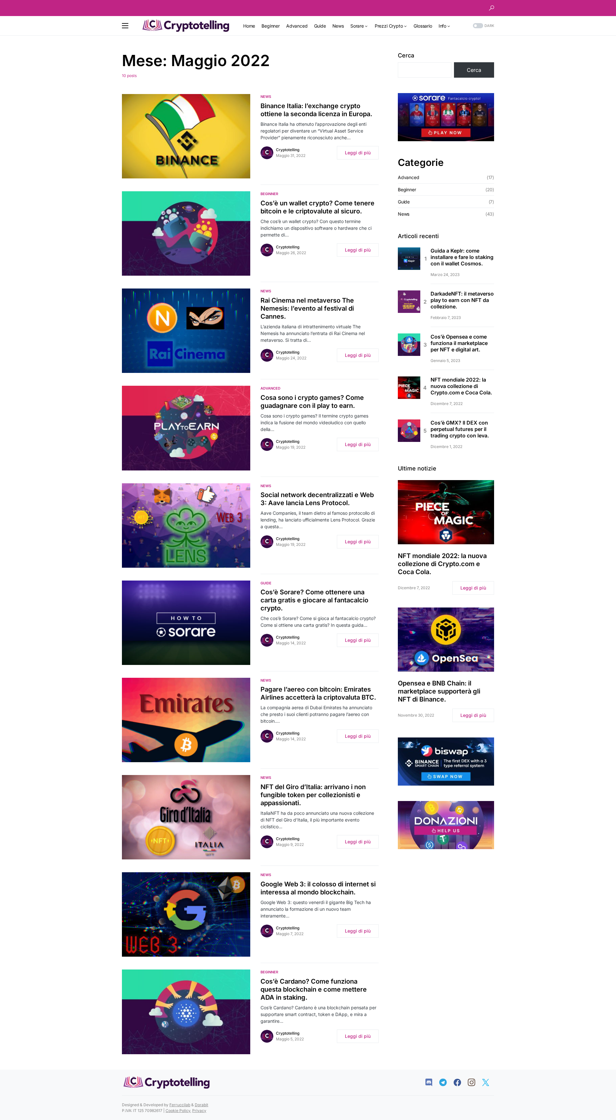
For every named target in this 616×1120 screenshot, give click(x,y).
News (266, 96)
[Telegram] (446, 1082)
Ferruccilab (179, 1104)
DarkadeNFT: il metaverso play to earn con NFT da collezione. (462, 300)
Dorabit (201, 1104)
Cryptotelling (287, 149)
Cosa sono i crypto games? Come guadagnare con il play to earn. (312, 401)
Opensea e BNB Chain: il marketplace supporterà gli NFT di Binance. (439, 691)
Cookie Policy (178, 1110)
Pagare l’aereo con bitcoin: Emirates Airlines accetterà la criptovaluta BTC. (318, 693)
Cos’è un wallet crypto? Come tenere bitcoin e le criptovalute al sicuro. (317, 207)
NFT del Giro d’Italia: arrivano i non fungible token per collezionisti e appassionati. (313, 795)
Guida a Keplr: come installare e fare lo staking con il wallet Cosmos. (462, 257)
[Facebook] (460, 1082)
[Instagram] (474, 1082)
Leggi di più (358, 152)
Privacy (199, 1110)
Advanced (270, 388)
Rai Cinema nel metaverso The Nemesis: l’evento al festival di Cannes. (307, 308)
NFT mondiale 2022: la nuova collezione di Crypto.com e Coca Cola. (461, 386)
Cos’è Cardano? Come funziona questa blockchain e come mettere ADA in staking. (314, 989)
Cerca (406, 55)
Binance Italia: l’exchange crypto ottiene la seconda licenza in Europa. (316, 110)
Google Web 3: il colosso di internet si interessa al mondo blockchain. (318, 888)
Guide (266, 583)
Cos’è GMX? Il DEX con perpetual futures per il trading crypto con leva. (460, 429)
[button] (491, 8)
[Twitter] (488, 1082)
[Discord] (432, 1082)
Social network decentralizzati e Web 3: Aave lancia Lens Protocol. (317, 499)
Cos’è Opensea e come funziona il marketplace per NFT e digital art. (459, 343)
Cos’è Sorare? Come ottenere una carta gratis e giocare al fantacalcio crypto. (314, 600)
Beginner (269, 194)
